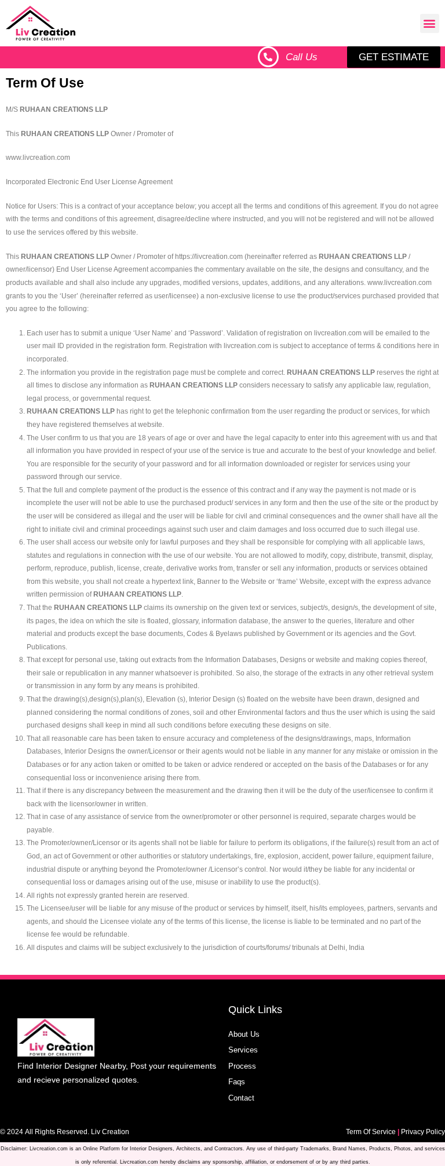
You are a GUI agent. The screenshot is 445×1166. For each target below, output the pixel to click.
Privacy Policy (423, 1132)
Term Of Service (371, 1132)
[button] (429, 23)
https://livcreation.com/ (210, 134)
